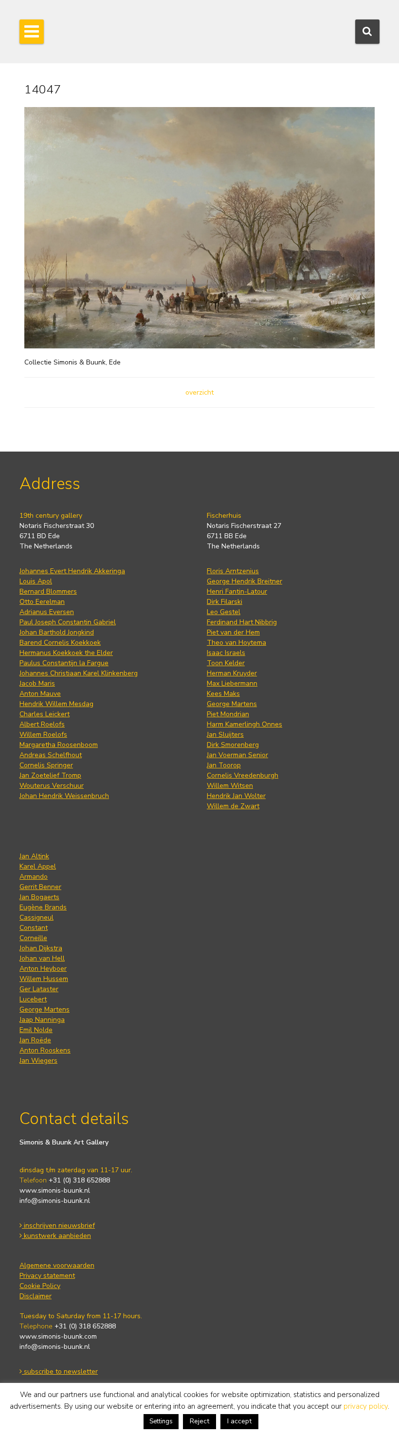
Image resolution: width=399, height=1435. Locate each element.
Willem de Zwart (233, 806)
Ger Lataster (38, 989)
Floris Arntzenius (233, 571)
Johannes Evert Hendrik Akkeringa (72, 571)
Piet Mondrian (228, 714)
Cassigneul (36, 917)
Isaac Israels (226, 652)
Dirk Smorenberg (233, 744)
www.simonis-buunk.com (58, 1336)
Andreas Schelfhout (50, 755)
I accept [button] (239, 1421)
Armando (33, 876)
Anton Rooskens (45, 1050)
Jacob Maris (37, 683)
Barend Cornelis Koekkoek (60, 642)
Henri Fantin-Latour (237, 591)
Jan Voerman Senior (237, 755)
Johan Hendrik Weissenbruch (64, 795)
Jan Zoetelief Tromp (50, 775)
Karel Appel (37, 866)
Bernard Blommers (48, 591)
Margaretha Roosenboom (58, 744)
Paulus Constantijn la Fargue (64, 663)
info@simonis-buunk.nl (54, 1200)
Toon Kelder (226, 663)
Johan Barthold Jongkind (56, 632)
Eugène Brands (43, 907)
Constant (33, 927)
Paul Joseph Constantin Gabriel (67, 622)
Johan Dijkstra (40, 948)
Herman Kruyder (232, 673)
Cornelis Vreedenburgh (242, 775)
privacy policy (366, 1406)
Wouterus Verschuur (51, 785)
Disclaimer (35, 1296)
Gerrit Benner (40, 886)
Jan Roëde (35, 1040)
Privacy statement (47, 1275)
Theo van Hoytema (236, 642)
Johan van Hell (42, 958)
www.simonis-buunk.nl (54, 1190)
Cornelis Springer (46, 765)
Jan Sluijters (225, 734)
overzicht (199, 392)
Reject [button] (199, 1421)
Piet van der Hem (233, 632)
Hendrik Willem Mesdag (56, 703)
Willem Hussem (43, 978)
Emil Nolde (36, 1030)
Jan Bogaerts (39, 897)
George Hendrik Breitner (244, 581)
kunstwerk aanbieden (56, 1235)
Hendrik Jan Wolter (236, 795)
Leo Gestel (223, 612)
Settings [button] (161, 1421)
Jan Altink (34, 856)
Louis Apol (35, 581)
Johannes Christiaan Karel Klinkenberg (78, 673)
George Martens (232, 703)
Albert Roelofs (42, 724)
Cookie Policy (39, 1285)
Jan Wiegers (38, 1060)
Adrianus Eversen (46, 612)
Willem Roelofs (43, 734)
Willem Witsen (230, 785)
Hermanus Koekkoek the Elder (66, 652)
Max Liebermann (232, 683)
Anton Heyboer (43, 968)
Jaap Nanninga (42, 1019)
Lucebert (33, 999)
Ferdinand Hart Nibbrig (242, 622)
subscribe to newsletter (60, 1371)
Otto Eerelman (42, 601)
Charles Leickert (44, 714)
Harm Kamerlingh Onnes (244, 724)
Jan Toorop (224, 765)
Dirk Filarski (224, 601)
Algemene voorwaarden (56, 1265)
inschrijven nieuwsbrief (58, 1225)
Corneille (33, 938)
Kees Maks (223, 693)
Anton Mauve (40, 693)
